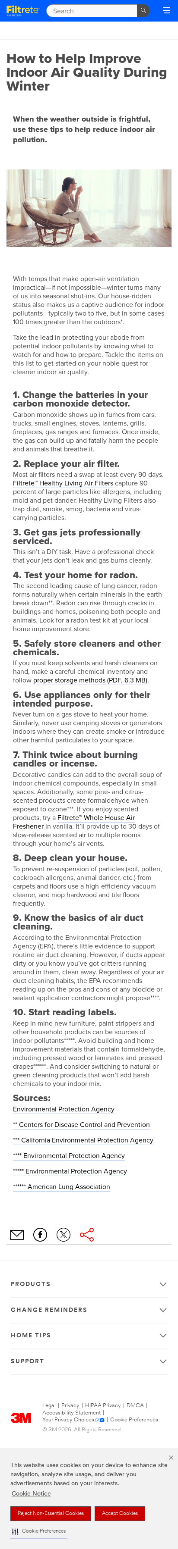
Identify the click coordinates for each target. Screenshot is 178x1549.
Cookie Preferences (134, 1420)
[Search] (143, 10)
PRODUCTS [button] (31, 1284)
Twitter (63, 1235)
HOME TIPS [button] (31, 1336)
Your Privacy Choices (68, 1420)
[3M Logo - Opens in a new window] (23, 11)
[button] (38, 1531)
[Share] (87, 1235)
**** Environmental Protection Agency (69, 1156)
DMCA (135, 1405)
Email (17, 1235)
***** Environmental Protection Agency (70, 1171)
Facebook (40, 1235)
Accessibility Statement (71, 1413)
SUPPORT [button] (27, 1361)
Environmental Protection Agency (63, 1109)
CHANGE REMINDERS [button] (49, 1310)
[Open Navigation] (166, 11)
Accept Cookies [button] (120, 1513)
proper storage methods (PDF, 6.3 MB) (90, 680)
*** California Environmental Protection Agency (83, 1140)
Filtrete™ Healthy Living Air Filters (63, 483)
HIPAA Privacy (103, 1405)
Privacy (70, 1405)
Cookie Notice (31, 1494)
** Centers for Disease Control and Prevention (81, 1124)
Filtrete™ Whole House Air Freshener (74, 822)
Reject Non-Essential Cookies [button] (51, 1513)
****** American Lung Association (61, 1187)
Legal (49, 1405)
